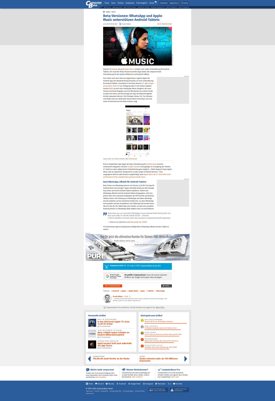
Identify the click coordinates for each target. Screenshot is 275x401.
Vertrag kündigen (128, 391)
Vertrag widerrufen (115, 391)
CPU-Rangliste (184, 7)
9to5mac (132, 159)
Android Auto (151, 164)
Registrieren (174, 3)
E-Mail (126, 296)
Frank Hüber (118, 296)
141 (105, 348)
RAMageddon (118, 7)
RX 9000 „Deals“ (144, 7)
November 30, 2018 (138, 222)
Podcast (108, 7)
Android (115, 291)
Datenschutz (90, 393)
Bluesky (111, 384)
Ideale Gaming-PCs (159, 7)
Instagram (149, 384)
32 (105, 326)
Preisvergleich (141, 3)
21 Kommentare (113, 286)
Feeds (90, 384)
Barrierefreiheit (140, 391)
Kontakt (96, 391)
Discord (101, 384)
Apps (114, 12)
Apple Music (129, 69)
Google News (136, 384)
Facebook (122, 384)
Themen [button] (120, 3)
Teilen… (167, 286)
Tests (113, 3)
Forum (151, 3)
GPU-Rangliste (172, 7)
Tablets (150, 291)
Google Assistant (133, 167)
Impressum (89, 391)
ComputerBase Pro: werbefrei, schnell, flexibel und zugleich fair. (135, 307)
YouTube (179, 384)
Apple (123, 291)
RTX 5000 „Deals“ (130, 7)
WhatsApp (113, 69)
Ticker (106, 3)
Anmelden (164, 3)
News (108, 12)
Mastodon (162, 384)
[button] (184, 3)
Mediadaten (104, 391)
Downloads (130, 3)
